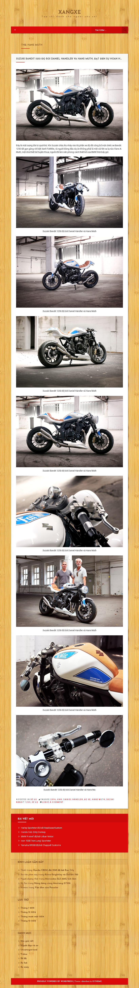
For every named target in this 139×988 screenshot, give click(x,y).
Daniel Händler (73, 799)
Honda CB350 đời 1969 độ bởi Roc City (53, 870)
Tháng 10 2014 (28, 921)
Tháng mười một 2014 (32, 917)
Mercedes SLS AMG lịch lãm (60, 879)
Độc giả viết (27, 941)
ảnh (59, 799)
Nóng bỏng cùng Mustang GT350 (52, 883)
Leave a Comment (52, 802)
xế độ (35, 802)
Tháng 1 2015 (27, 908)
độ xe (87, 799)
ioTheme (97, 981)
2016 (53, 799)
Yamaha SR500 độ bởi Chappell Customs (41, 845)
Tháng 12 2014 (28, 912)
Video (24, 954)
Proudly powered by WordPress (55, 981)
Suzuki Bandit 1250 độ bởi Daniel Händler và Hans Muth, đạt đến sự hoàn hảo (70, 59)
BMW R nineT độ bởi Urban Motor (37, 836)
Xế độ (34, 799)
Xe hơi (24, 963)
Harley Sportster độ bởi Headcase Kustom (41, 828)
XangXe (69, 12)
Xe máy (25, 967)
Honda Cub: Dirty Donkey (33, 832)
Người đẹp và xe (29, 945)
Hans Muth (98, 799)
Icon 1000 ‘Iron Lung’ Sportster (36, 840)
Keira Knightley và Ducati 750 (61, 875)
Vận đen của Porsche (46, 888)
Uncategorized (29, 950)
